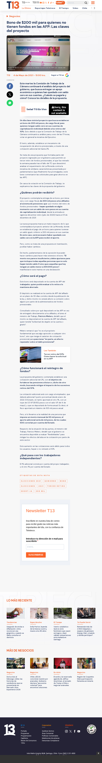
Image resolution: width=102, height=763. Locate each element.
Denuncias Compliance (50, 741)
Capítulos (24, 738)
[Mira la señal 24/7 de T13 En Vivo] (60, 3)
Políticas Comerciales (50, 736)
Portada (24, 731)
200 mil (40, 491)
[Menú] (92, 2)
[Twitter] (70, 732)
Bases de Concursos (29, 741)
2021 (41, 486)
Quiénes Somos (48, 731)
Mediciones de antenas (51, 738)
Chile (84, 8)
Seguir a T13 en (57, 75)
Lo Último (26, 8)
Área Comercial (47, 733)
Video (75, 8)
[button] (94, 8)
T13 (8, 75)
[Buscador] (85, 2)
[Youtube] (78, 732)
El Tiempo (64, 8)
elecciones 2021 (31, 481)
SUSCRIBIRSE (35, 555)
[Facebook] (74, 732)
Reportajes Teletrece (45, 8)
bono (63, 481)
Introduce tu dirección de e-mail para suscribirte (44, 540)
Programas (25, 733)
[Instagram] (66, 732)
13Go (23, 743)
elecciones (28, 486)
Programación (26, 736)
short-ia (26, 491)
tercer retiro (56, 486)
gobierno (50, 481)
